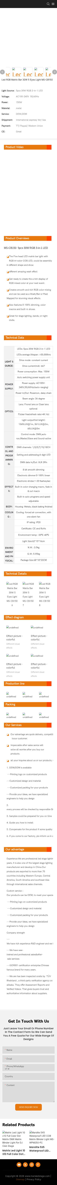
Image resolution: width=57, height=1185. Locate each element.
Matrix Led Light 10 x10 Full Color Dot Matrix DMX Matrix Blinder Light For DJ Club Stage (14, 1152)
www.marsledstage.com (37, 1176)
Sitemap (20, 1179)
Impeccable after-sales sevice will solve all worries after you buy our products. (27, 749)
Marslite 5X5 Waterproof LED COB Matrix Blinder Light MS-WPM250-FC (41, 1149)
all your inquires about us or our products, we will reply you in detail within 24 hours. (28, 760)
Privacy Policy (34, 1179)
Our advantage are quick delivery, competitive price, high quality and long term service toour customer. (28, 736)
